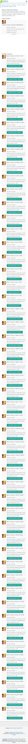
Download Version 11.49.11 (14, 558)
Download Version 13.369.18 (15, 79)
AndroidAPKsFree (10, 739)
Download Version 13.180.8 (15, 159)
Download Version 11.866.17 (15, 318)
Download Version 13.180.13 (15, 132)
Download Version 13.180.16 (15, 119)
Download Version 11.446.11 (15, 478)
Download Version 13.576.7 (15, 66)
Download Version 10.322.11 (15, 678)
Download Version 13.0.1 (14, 305)
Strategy (13, 5)
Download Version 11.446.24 (15, 438)
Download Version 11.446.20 (15, 451)
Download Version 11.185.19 (15, 491)
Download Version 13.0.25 (14, 225)
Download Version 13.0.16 (14, 252)
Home (3, 5)
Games (8, 5)
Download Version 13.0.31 (14, 199)
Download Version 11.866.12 (15, 332)
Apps (15, 728)
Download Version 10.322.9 (15, 704)
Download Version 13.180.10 (15, 145)
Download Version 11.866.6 (15, 358)
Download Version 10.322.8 (15, 718)
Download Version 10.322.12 (15, 664)
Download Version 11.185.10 (15, 531)
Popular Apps (12, 732)
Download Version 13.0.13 (14, 265)
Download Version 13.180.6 (15, 172)
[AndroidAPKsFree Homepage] (4, 2)
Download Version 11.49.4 (14, 598)
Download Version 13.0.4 (14, 292)
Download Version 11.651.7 (14, 411)
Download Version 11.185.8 (14, 545)
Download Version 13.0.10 (14, 278)
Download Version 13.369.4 (15, 105)
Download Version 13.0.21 (14, 238)
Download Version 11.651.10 (15, 398)
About (16, 739)
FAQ (22, 728)
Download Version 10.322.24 (15, 624)
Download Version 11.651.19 (15, 385)
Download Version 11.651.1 (14, 425)
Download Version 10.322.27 (15, 611)
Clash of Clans (21, 5)
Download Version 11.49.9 (14, 571)
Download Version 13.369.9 (15, 92)
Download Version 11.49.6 (14, 584)
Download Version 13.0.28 (14, 212)
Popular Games (19, 732)
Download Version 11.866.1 (14, 372)
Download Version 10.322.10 (15, 691)
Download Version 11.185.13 (15, 518)
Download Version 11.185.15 (15, 505)
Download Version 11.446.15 (15, 465)
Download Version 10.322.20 (15, 638)
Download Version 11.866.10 (15, 345)
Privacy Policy (22, 739)
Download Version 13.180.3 (15, 185)
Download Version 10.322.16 (15, 651)
